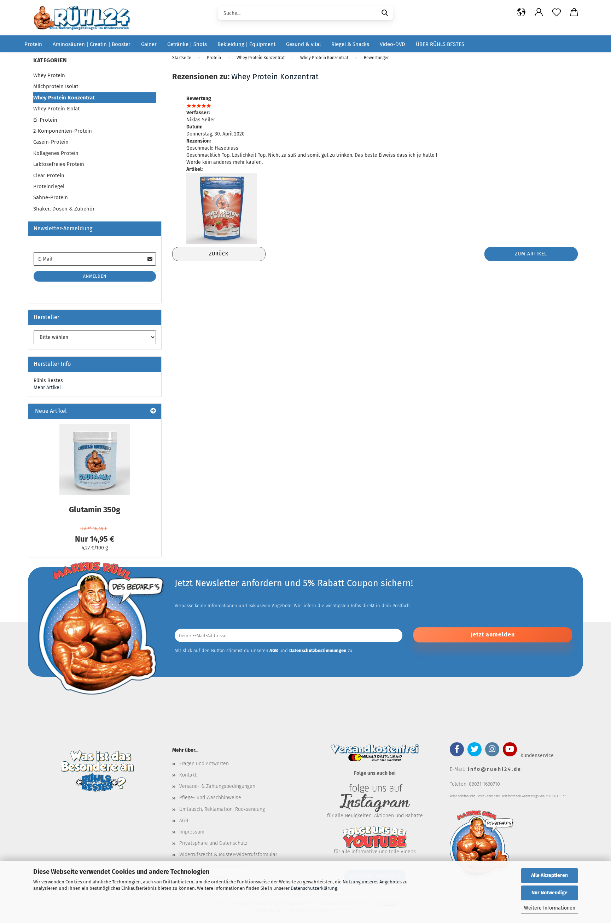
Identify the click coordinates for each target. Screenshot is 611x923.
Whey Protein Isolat (56, 108)
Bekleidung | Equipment (246, 44)
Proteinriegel (48, 186)
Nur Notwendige (549, 893)
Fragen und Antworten (204, 764)
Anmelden (94, 276)
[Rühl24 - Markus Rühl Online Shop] (84, 17)
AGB (183, 821)
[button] (521, 12)
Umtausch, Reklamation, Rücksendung (222, 809)
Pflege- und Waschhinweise (210, 798)
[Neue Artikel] (153, 411)
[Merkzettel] (556, 12)
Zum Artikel (531, 254)
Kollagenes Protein (55, 153)
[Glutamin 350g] (94, 459)
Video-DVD (392, 44)
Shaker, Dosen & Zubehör (64, 209)
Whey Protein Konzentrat (275, 76)
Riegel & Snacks (350, 44)
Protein (33, 44)
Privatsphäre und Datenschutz (213, 843)
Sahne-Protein (50, 197)
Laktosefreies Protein (58, 164)
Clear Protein (48, 175)
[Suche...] (385, 12)
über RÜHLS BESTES (440, 44)
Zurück (218, 254)
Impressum (191, 832)
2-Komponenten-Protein (62, 131)
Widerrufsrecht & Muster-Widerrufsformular (228, 855)
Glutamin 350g (94, 509)
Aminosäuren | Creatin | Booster (91, 44)
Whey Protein (49, 75)
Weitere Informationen (549, 908)
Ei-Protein (45, 120)
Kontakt (188, 775)
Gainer (149, 44)
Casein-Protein (51, 142)
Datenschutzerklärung (314, 888)
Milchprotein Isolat (55, 86)
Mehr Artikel (47, 388)
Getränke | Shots (187, 44)
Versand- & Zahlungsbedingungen (217, 786)
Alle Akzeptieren (549, 875)
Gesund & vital (303, 44)
